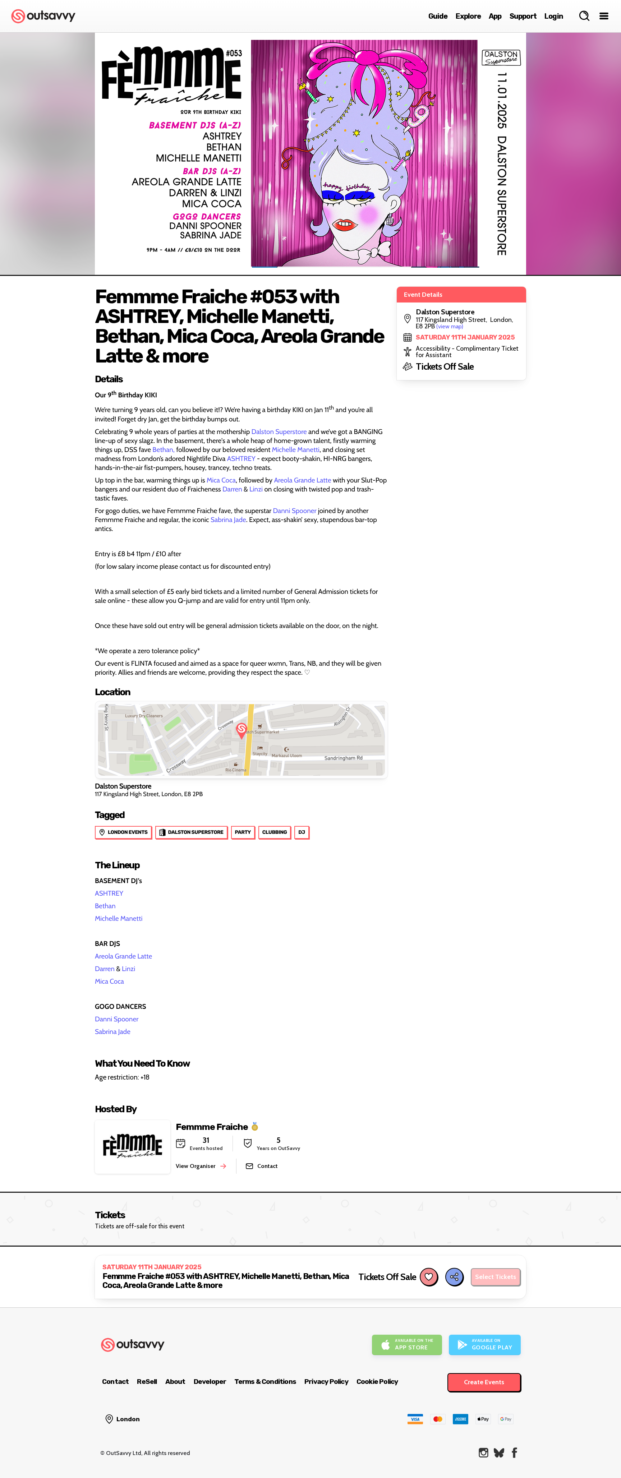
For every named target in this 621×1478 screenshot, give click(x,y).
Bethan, (163, 449)
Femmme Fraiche (212, 1127)
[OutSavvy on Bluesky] (499, 1452)
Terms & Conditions (265, 1381)
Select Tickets (495, 1277)
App (495, 16)
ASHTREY (241, 458)
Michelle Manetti (295, 449)
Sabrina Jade (228, 520)
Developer (210, 1381)
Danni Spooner (294, 511)
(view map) (449, 326)
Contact (115, 1381)
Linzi (256, 489)
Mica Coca (221, 480)
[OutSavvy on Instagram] (483, 1452)
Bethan (105, 906)
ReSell (147, 1381)
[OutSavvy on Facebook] (514, 1452)
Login (553, 16)
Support (523, 16)
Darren (232, 489)
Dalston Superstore (279, 432)
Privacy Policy (326, 1381)
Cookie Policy (377, 1381)
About (175, 1381)
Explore (468, 16)
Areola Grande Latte (302, 480)
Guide (438, 16)
